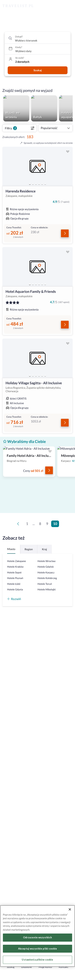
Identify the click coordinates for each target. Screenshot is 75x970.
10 (55, 523)
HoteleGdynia (15, 589)
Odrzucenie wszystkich (37, 937)
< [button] (19, 525)
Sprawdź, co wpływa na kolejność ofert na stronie (48, 142)
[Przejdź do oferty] (65, 233)
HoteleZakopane (16, 561)
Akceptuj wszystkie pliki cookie (37, 948)
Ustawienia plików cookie (37, 959)
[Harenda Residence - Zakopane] (37, 166)
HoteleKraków (15, 566)
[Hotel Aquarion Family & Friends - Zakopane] (37, 266)
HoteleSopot (14, 572)
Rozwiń (16, 599)
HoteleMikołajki (47, 589)
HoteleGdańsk (46, 566)
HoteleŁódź (13, 583)
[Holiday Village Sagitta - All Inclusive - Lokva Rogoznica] (37, 358)
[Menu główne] (68, 6)
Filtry (10, 128)
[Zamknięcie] (70, 909)
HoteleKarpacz (46, 572)
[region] (37, 166)
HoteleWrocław (47, 561)
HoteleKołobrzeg (47, 578)
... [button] (33, 523)
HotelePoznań (15, 578)
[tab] (30, 184)
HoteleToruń (45, 583)
